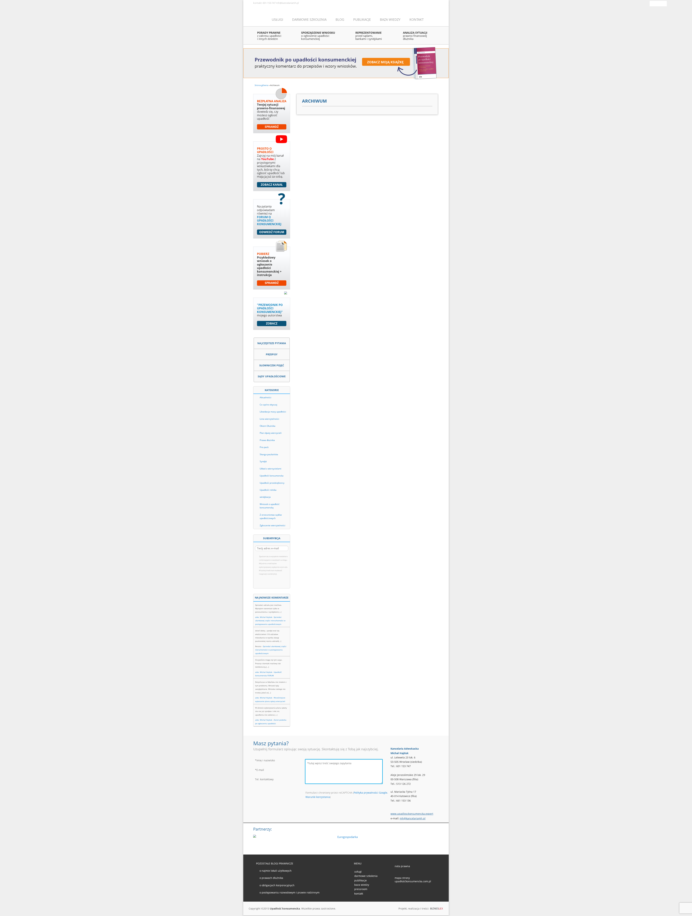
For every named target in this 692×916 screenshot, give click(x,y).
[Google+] (664, 3)
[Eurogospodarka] (346, 840)
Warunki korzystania (317, 797)
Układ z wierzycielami (270, 468)
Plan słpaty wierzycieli (270, 432)
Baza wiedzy (390, 19)
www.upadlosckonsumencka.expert (412, 813)
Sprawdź (272, 127)
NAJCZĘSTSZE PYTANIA (271, 343)
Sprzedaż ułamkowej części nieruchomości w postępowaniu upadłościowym (270, 620)
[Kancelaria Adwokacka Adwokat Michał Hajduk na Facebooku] (396, 891)
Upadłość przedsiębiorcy (272, 482)
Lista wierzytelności (269, 418)
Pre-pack (264, 447)
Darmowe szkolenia (309, 19)
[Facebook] (654, 3)
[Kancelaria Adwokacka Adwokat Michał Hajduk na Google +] (408, 891)
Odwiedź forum (271, 232)
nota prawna (402, 866)
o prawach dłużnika (271, 878)
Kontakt (416, 19)
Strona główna (261, 85)
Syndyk (263, 461)
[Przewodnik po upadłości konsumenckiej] (346, 63)
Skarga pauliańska (269, 454)
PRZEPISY (272, 354)
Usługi (277, 19)
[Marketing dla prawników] (436, 909)
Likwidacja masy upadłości (273, 411)
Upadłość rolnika (268, 489)
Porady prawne (269, 35)
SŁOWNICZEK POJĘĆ (271, 365)
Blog (340, 19)
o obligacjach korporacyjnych (277, 885)
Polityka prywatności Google (370, 792)
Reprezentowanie (368, 35)
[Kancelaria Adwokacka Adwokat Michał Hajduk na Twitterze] (402, 891)
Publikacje (362, 19)
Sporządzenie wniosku (318, 35)
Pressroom (360, 889)
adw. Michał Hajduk (263, 617)
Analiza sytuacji (415, 35)
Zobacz (271, 323)
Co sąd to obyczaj (268, 404)
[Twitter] (659, 3)
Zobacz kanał (272, 185)
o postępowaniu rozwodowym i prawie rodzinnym (290, 892)
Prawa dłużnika (267, 440)
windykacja (265, 496)
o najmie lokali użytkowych (276, 870)
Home (258, 19)
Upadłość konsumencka (271, 475)
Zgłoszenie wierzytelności (272, 525)
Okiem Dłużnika (267, 425)
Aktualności (265, 397)
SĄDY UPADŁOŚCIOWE (272, 376)
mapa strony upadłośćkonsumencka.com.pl (413, 879)
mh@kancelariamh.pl (412, 818)
